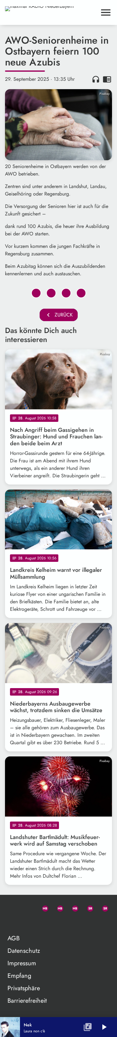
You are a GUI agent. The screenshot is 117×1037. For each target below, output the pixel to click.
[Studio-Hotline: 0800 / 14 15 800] (27, 907)
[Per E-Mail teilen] (81, 293)
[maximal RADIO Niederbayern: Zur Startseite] (51, 12)
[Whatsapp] (42, 907)
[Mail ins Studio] (12, 907)
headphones (95, 79)
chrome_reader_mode (107, 79)
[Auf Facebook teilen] (36, 293)
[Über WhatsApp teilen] (66, 293)
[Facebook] (57, 907)
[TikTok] (12, 922)
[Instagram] (72, 907)
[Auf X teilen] (51, 293)
